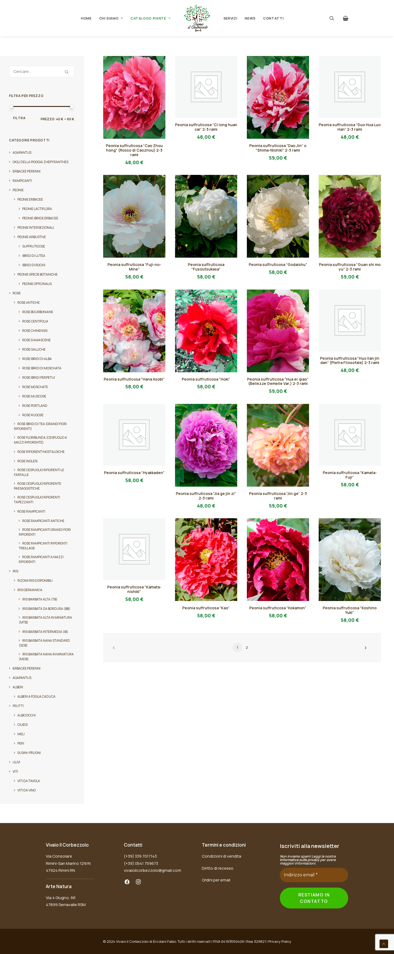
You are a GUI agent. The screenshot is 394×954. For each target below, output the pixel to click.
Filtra (19, 118)
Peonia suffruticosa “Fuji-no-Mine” (134, 267)
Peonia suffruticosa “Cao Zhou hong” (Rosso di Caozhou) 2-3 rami (134, 150)
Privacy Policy (279, 941)
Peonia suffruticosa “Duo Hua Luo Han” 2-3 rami (350, 127)
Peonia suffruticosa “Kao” (206, 607)
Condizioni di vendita (221, 856)
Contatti (273, 18)
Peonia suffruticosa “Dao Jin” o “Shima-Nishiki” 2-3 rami (277, 148)
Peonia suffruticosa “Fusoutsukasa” (206, 267)
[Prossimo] (364, 650)
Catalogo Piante (148, 18)
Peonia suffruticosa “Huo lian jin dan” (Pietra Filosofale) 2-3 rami (349, 360)
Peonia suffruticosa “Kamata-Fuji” (350, 475)
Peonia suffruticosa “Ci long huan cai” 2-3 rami (206, 127)
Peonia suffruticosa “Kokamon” (277, 607)
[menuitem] (86, 18)
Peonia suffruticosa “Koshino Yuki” (350, 610)
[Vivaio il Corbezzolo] (197, 18)
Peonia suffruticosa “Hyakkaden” (134, 472)
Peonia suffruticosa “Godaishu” (278, 264)
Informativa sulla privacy (299, 859)
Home (86, 18)
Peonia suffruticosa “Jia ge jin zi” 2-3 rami (206, 496)
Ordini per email (216, 880)
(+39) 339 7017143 (140, 856)
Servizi (230, 18)
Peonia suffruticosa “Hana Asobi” (134, 379)
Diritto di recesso (217, 868)
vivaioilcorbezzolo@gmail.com (152, 870)
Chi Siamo (109, 18)
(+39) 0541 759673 (141, 863)
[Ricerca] (41, 71)
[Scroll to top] (384, 943)
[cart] (344, 18)
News (250, 18)
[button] (335, 18)
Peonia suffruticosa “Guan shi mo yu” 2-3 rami (350, 267)
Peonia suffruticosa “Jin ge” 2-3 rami (278, 496)
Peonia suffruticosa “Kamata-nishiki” (134, 589)
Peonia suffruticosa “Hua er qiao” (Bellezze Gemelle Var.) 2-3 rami (277, 381)
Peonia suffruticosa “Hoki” (206, 379)
